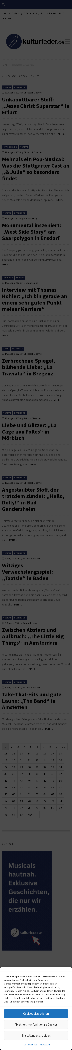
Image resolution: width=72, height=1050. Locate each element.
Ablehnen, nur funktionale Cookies (36, 1024)
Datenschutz (30, 1044)
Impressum (45, 1044)
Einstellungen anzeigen (36, 1035)
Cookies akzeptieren (36, 1013)
